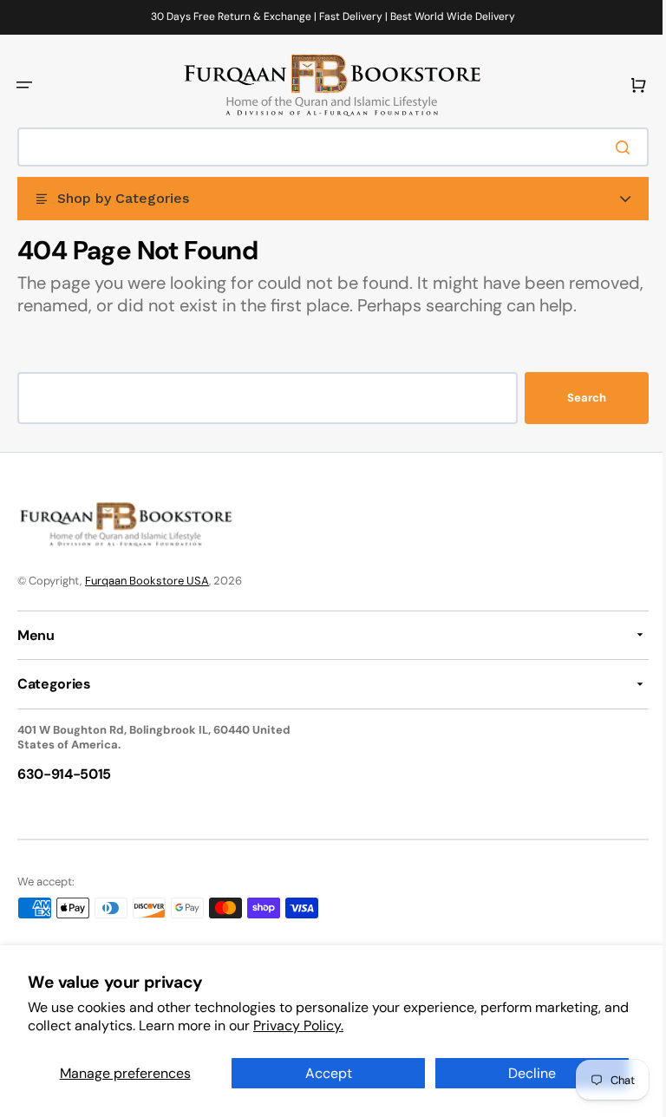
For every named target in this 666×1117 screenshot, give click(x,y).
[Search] (613, 147)
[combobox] (326, 147)
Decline (521, 1073)
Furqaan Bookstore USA (147, 602)
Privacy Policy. (326, 1025)
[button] (24, 85)
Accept (321, 1073)
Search (573, 420)
